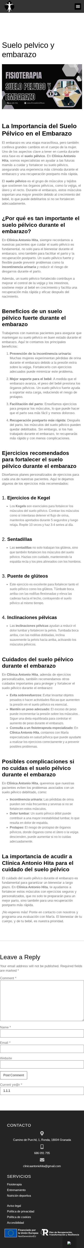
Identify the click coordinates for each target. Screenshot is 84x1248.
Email (5, 1042)
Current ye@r (11, 1084)
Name (5, 1027)
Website (6, 1058)
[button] (78, 6)
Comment (8, 978)
